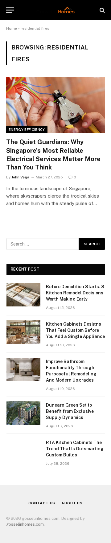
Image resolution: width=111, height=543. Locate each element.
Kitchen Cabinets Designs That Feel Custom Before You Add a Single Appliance (75, 330)
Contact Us (41, 503)
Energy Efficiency (27, 129)
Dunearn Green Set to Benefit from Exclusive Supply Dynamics (70, 411)
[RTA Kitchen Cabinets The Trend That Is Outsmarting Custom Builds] (23, 450)
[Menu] (10, 10)
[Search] (101, 10)
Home (11, 28)
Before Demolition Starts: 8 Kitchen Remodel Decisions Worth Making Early (75, 292)
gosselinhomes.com (25, 524)
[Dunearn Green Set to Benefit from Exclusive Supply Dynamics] (23, 413)
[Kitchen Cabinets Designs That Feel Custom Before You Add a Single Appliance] (23, 332)
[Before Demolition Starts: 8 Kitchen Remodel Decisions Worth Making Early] (23, 294)
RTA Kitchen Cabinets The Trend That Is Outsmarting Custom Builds (75, 448)
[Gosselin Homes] (55, 10)
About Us (72, 503)
